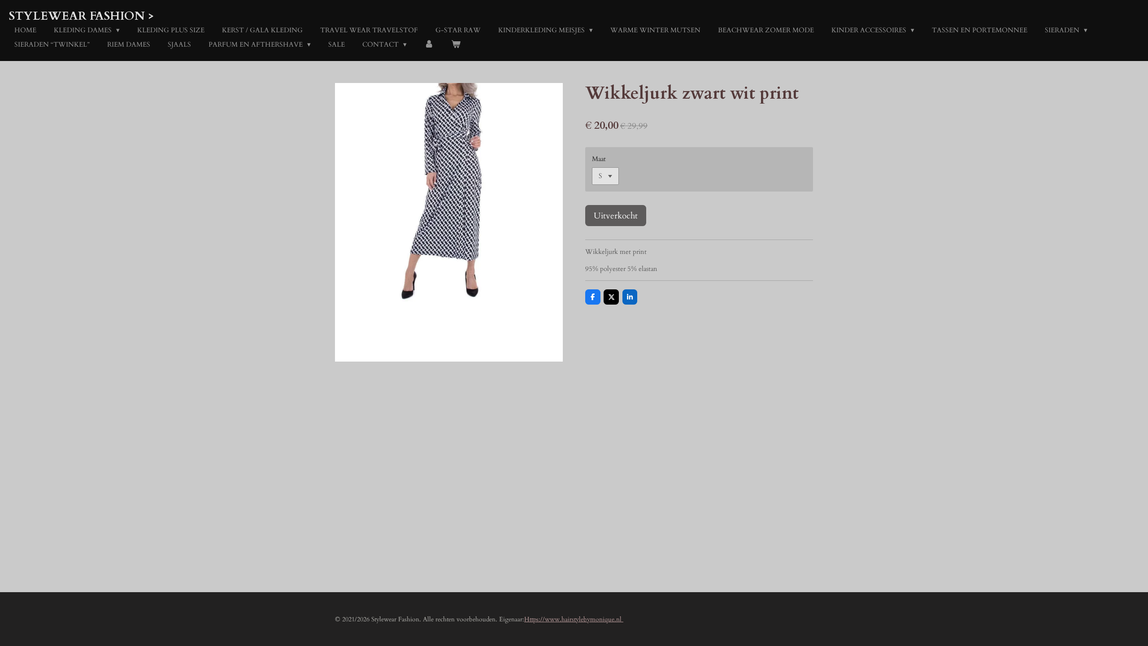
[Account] (429, 44)
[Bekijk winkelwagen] (456, 44)
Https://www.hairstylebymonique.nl (573, 619)
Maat (599, 158)
